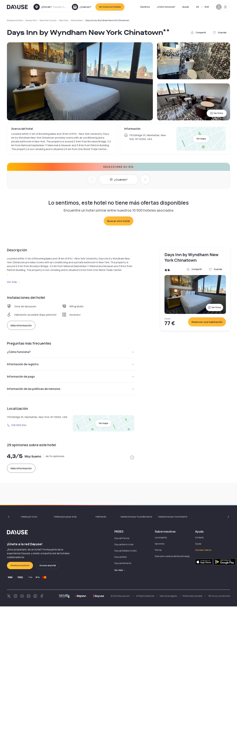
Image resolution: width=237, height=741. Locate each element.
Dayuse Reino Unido (123, 544)
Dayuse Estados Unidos (125, 550)
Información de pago (21, 376)
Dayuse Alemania (122, 563)
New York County (48, 20)
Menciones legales (168, 595)
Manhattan (77, 20)
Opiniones (159, 543)
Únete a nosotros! (19, 565)
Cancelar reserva (203, 550)
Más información (21, 325)
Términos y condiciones (219, 595)
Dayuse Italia (120, 556)
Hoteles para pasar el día (65, 516)
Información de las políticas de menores (33, 389)
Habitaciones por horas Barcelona (136, 516)
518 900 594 (19, 425)
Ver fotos (218, 113)
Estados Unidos (15, 20)
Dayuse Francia (121, 538)
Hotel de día (100, 516)
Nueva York (31, 20)
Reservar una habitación (207, 322)
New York (63, 20)
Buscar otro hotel (118, 221)
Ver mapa (201, 138)
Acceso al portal (47, 565)
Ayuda (185, 6)
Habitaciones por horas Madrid (172, 516)
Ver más (12, 282)
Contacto (199, 537)
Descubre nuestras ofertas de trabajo (172, 556)
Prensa (158, 550)
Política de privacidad (192, 595)
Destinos (145, 6)
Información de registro (23, 364)
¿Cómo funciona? (166, 6)
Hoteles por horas (29, 516)
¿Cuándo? (120, 179)
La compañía (161, 537)
